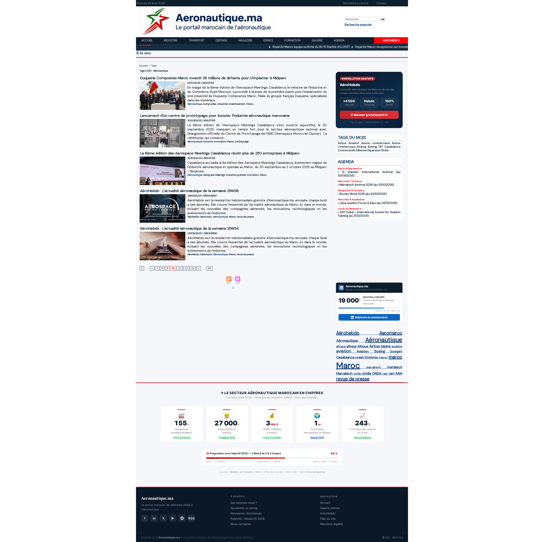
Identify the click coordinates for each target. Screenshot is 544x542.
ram (385, 373)
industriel (222, 103)
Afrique (362, 346)
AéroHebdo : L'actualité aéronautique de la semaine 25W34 (189, 228)
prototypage (242, 141)
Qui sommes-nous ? (244, 502)
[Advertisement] (369, 250)
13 (192, 268)
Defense (222, 40)
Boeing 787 (375, 147)
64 (209, 268)
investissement (237, 103)
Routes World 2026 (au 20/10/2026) (363, 194)
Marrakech (344, 373)
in (154, 518)
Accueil (147, 40)
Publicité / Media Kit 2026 (248, 518)
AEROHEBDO (391, 40)
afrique (341, 346)
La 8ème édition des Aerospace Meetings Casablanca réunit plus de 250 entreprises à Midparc (220, 153)
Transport (197, 40)
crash (359, 357)
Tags (154, 65)
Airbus (342, 143)
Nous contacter (241, 524)
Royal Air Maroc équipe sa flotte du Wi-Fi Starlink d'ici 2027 (290, 47)
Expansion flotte (377, 150)
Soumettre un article (355, 3)
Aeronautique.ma (316, 472)
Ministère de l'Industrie (241, 472)
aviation (397, 346)
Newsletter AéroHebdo (246, 513)
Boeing (361, 147)
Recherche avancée (358, 24)
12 (186, 268)
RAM (399, 373)
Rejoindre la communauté (371, 317)
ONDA (376, 373)
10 (173, 268)
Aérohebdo (193, 216)
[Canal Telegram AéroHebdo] (182, 518)
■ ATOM (398, 537)
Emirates (371, 357)
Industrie (171, 40)
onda (357, 373)
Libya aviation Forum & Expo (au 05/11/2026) (368, 203)
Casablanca (392, 147)
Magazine (245, 40)
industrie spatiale (236, 174)
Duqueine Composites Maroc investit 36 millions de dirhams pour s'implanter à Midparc (213, 78)
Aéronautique (194, 103)
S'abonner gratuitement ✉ (369, 114)
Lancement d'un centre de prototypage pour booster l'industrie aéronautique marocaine (215, 115)
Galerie (317, 40)
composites (209, 103)
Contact (382, 3)
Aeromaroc (206, 216)
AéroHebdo (328, 513)
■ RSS (386, 537)
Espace (269, 40)
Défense (361, 150)
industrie (208, 141)
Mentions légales (331, 524)
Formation (293, 40)
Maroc (250, 103)
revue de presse (245, 216)
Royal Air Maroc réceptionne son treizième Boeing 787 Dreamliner (377, 47)
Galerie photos (330, 508)
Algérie (386, 346)
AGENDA (346, 161)
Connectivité (346, 150)
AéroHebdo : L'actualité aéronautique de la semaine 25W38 (189, 190)
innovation (220, 141)
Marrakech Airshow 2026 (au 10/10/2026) (367, 185)
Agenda (339, 40)
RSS (191, 518)
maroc (383, 357)
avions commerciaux (375, 143)
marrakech (373, 367)
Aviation (353, 143)
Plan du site (328, 518)
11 (179, 268)
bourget (396, 351)
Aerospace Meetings (214, 174)
